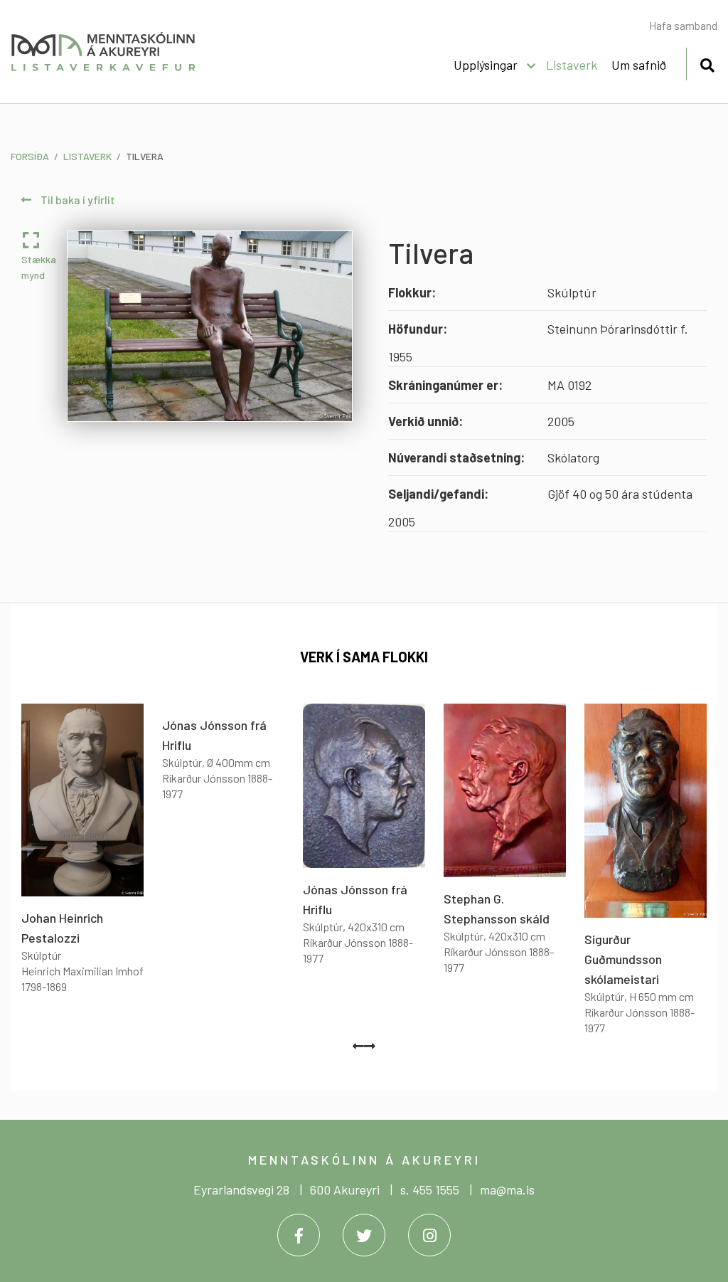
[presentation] (358, 1046)
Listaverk (87, 156)
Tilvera (145, 156)
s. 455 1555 (429, 1189)
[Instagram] (429, 1235)
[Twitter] (364, 1235)
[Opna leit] (707, 63)
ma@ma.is (507, 1189)
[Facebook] (298, 1235)
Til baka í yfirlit (76, 199)
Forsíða (30, 156)
